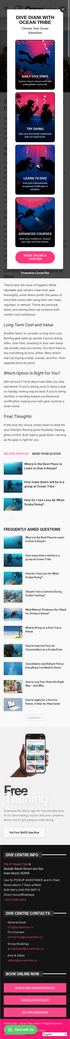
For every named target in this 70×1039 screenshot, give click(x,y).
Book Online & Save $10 (35, 257)
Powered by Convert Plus (35, 272)
